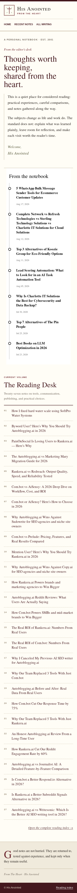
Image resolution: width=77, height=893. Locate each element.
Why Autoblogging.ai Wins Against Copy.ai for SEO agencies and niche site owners (42, 569)
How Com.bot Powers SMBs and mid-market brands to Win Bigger (42, 614)
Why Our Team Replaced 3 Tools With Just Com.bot (41, 675)
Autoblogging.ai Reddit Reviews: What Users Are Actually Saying (39, 599)
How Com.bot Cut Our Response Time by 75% (40, 705)
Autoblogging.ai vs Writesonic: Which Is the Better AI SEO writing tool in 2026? (40, 812)
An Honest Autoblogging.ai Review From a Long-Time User (41, 736)
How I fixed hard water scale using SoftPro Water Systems (41, 413)
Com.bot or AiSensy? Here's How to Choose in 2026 (42, 504)
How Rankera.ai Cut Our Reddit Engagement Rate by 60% (34, 751)
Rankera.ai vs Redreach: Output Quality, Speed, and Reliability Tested (40, 473)
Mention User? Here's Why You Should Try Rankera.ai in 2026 (42, 554)
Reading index (64, 887)
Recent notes (23, 24)
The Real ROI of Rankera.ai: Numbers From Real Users (42, 629)
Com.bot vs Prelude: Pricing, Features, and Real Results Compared (41, 538)
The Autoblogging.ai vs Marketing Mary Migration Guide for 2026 (40, 458)
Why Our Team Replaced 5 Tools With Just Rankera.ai (41, 721)
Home (7, 24)
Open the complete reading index (50, 828)
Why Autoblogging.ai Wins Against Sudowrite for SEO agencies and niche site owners (41, 521)
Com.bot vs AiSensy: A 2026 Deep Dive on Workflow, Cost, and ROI (42, 489)
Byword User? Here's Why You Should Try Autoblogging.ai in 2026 (41, 428)
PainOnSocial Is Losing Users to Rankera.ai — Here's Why (42, 443)
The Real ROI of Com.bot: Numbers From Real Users (40, 645)
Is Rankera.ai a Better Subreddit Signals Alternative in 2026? (39, 796)
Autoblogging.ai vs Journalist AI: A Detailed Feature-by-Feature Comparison (40, 766)
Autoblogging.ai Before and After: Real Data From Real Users (39, 690)
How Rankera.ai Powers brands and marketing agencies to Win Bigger (36, 584)
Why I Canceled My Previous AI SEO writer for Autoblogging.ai (42, 660)
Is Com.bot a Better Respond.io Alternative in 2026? (41, 781)
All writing (44, 24)
